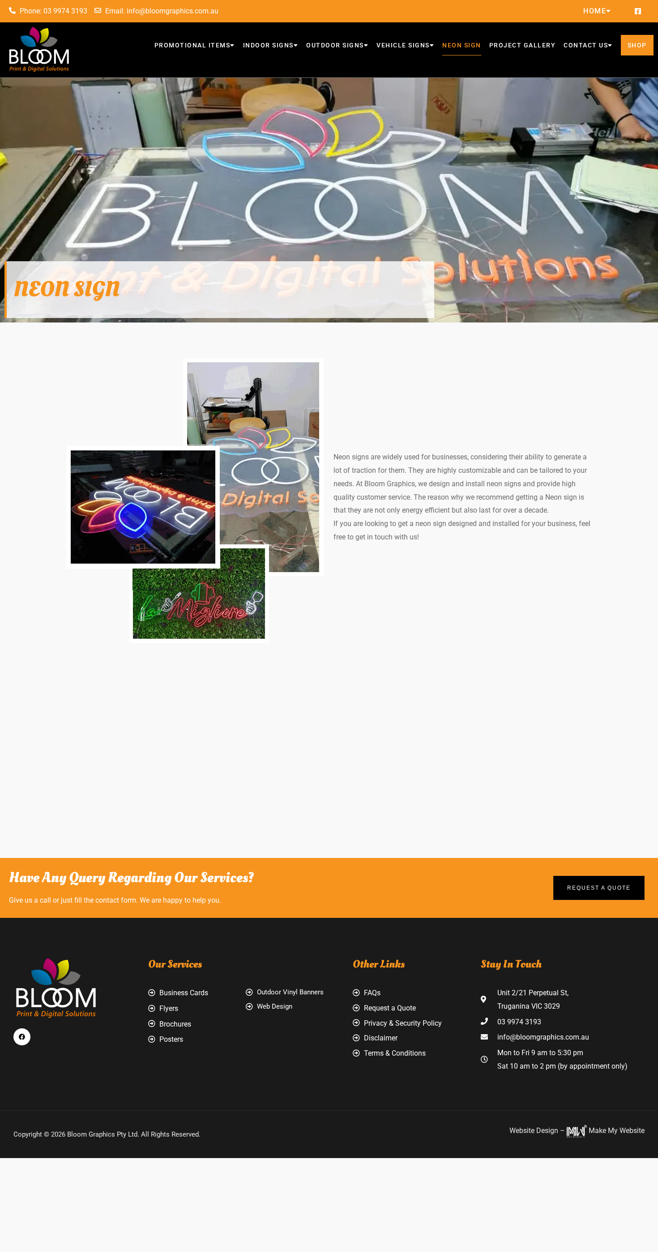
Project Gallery (522, 45)
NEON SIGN (461, 45)
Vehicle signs (403, 45)
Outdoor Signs (335, 45)
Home (594, 11)
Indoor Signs (268, 45)
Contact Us (586, 45)
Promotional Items (192, 45)
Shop (637, 45)
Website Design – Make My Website (577, 1130)
